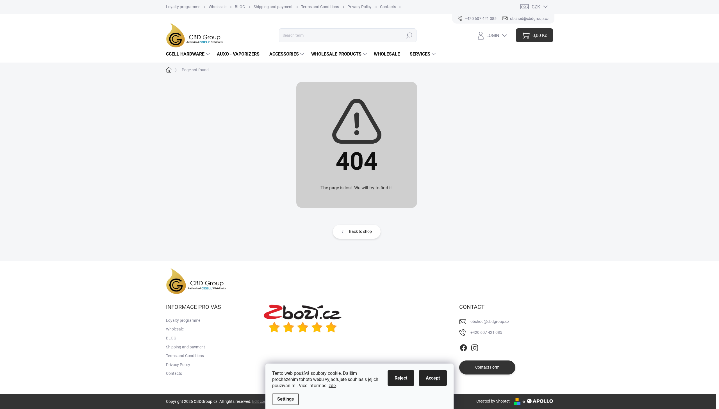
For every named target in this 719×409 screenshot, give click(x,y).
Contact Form (487, 367)
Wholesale (217, 6)
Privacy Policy (359, 6)
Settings (285, 399)
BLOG (240, 6)
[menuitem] (188, 54)
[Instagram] (474, 347)
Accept (433, 378)
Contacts (388, 6)
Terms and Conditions (320, 6)
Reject (401, 378)
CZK (536, 7)
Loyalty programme (183, 6)
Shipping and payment (273, 6)
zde (332, 385)
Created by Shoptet (493, 401)
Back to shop (360, 231)
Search (409, 35)
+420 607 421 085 (486, 332)
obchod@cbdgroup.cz (489, 321)
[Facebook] (463, 347)
